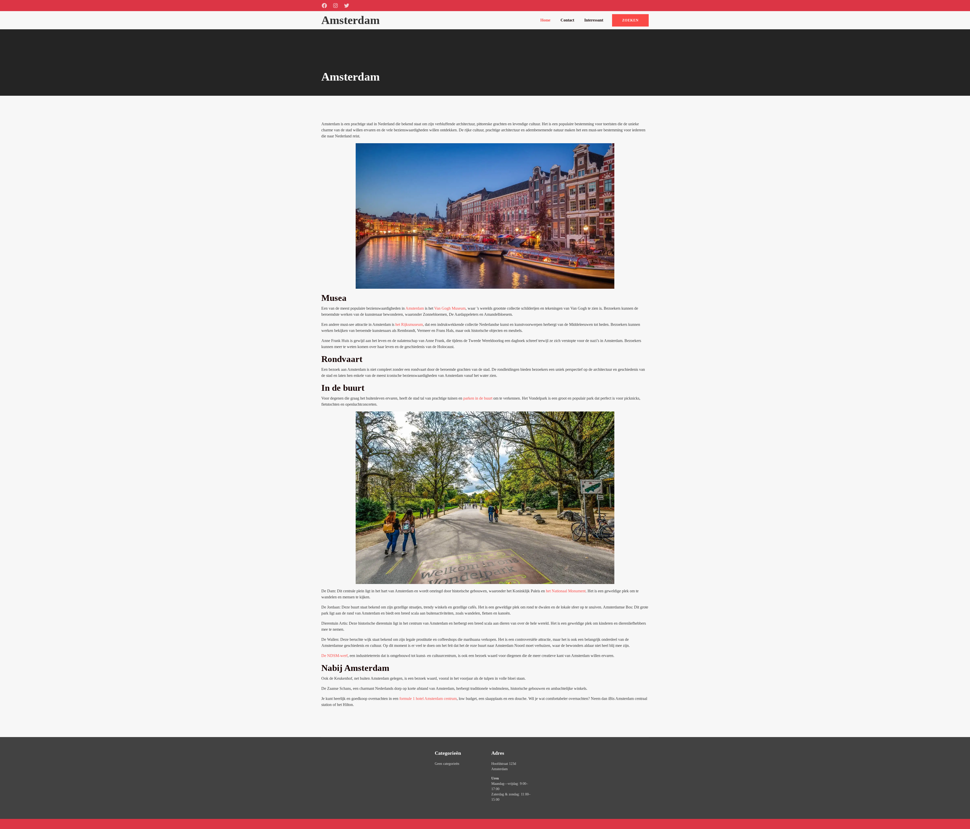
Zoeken (630, 20)
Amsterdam (414, 308)
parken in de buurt (477, 398)
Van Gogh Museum (450, 308)
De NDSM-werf (334, 655)
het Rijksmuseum (409, 324)
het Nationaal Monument (566, 591)
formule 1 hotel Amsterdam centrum (428, 698)
